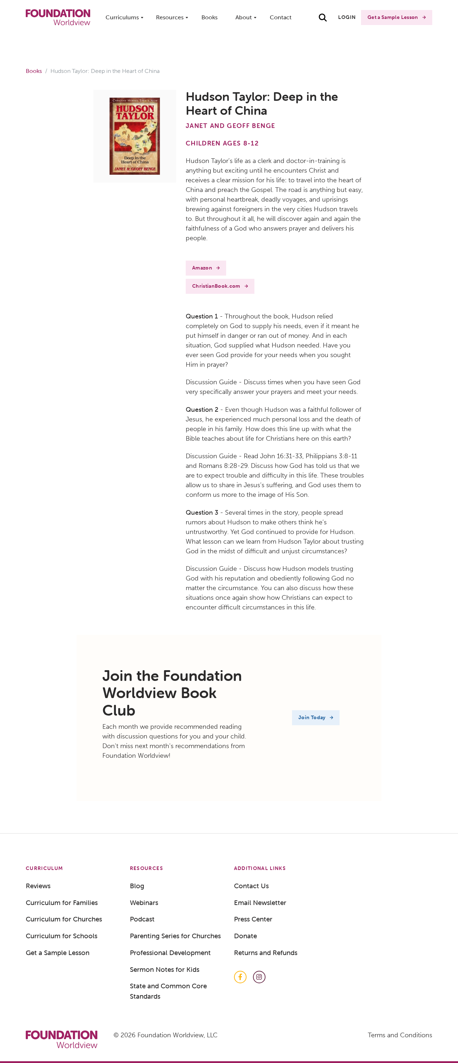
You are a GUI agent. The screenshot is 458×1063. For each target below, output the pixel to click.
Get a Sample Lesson (392, 17)
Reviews (38, 885)
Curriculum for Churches (64, 919)
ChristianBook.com (216, 286)
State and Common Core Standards (168, 991)
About (243, 17)
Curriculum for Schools (61, 935)
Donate (245, 935)
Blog (137, 885)
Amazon (202, 268)
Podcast (142, 919)
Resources (170, 17)
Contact (281, 17)
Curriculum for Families (62, 902)
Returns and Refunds (265, 952)
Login (347, 17)
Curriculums (122, 17)
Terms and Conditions (400, 1035)
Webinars (144, 902)
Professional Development (170, 952)
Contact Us (251, 885)
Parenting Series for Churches (175, 935)
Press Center (253, 919)
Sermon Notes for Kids (164, 969)
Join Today (312, 718)
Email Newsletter (260, 902)
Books (209, 17)
